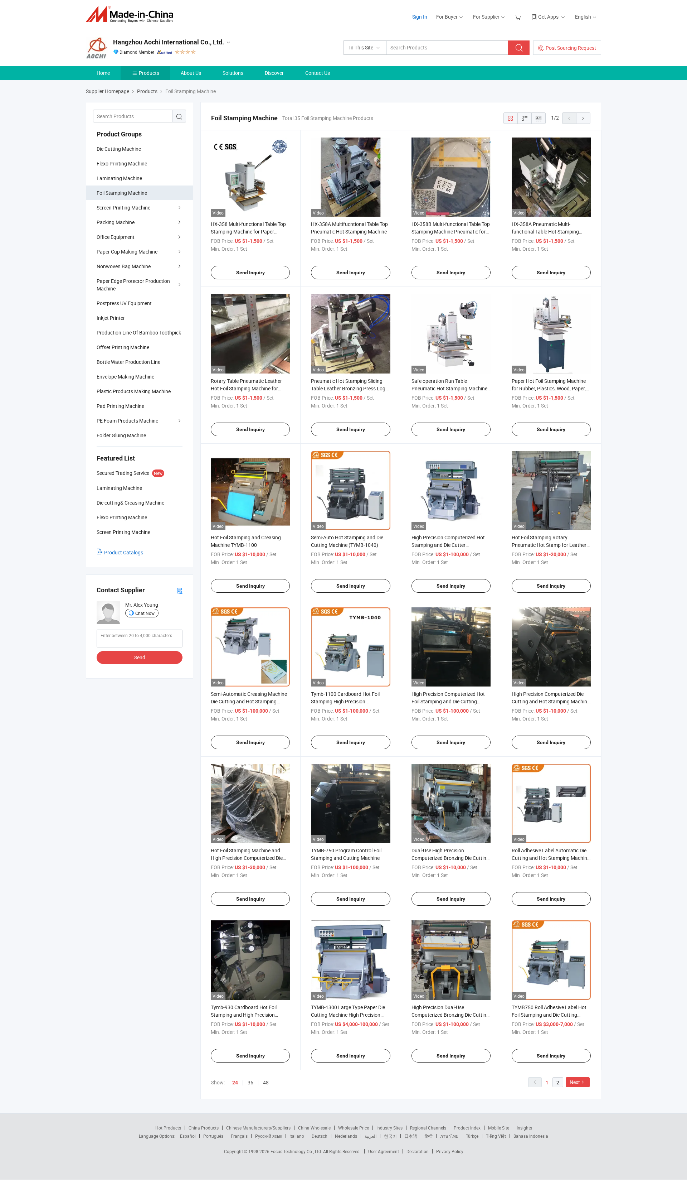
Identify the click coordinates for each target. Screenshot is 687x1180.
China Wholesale (314, 1128)
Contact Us (317, 72)
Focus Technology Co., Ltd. (297, 1151)
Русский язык (268, 1136)
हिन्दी (429, 1136)
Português (213, 1136)
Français (239, 1136)
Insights (524, 1128)
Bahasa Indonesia (530, 1136)
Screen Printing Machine (123, 207)
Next (575, 1082)
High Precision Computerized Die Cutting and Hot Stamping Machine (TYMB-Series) (551, 701)
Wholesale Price (353, 1128)
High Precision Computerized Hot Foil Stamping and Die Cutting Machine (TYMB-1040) (448, 701)
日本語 (410, 1136)
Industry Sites (389, 1128)
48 (266, 1082)
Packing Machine (116, 222)
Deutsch (319, 1136)
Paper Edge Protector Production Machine (133, 285)
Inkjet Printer (111, 317)
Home (103, 72)
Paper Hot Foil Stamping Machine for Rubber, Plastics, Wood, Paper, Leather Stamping (549, 388)
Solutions (233, 72)
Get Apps (548, 16)
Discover (274, 72)
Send (139, 657)
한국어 (390, 1136)
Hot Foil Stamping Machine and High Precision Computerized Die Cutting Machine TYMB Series (247, 858)
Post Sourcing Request (571, 47)
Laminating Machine (119, 178)
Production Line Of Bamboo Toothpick (139, 332)
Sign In (419, 16)
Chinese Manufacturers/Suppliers (258, 1128)
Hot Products (168, 1128)
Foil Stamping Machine (122, 192)
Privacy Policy (449, 1151)
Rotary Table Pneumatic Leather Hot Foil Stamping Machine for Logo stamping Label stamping (246, 388)
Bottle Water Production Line (128, 361)
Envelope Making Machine (125, 376)
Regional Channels (428, 1128)
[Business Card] (179, 590)
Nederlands (346, 1136)
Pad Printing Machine (120, 406)
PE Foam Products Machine (127, 420)
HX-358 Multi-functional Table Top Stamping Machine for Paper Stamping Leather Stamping (248, 231)
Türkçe (472, 1136)
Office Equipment (116, 236)
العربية (370, 1136)
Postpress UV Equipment (124, 303)
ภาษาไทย (449, 1136)
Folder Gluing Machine (121, 435)
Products (149, 72)
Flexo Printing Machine (122, 163)
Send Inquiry (250, 272)
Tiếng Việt (496, 1136)
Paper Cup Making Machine (127, 251)
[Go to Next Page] (583, 118)
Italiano (296, 1136)
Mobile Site (498, 1128)
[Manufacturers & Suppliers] (132, 14)
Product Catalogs (123, 552)
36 (250, 1082)
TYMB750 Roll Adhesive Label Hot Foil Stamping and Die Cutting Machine (549, 1015)
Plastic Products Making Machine (134, 391)
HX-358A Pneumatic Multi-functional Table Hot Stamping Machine (545, 231)
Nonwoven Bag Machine (124, 266)
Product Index (467, 1128)
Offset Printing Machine (123, 347)
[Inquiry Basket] (518, 16)
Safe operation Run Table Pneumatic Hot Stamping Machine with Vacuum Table (449, 388)
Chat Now (145, 613)
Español (188, 1136)
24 (235, 1082)
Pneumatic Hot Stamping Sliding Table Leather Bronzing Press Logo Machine (349, 388)
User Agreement (383, 1151)
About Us (191, 72)
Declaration (417, 1151)
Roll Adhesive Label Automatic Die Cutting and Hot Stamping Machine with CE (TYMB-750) (551, 858)
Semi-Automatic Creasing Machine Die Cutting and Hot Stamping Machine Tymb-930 (249, 701)
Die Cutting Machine (119, 148)
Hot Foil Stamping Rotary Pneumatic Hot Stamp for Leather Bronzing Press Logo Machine (549, 545)
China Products (204, 1128)
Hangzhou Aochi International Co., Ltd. (168, 42)
